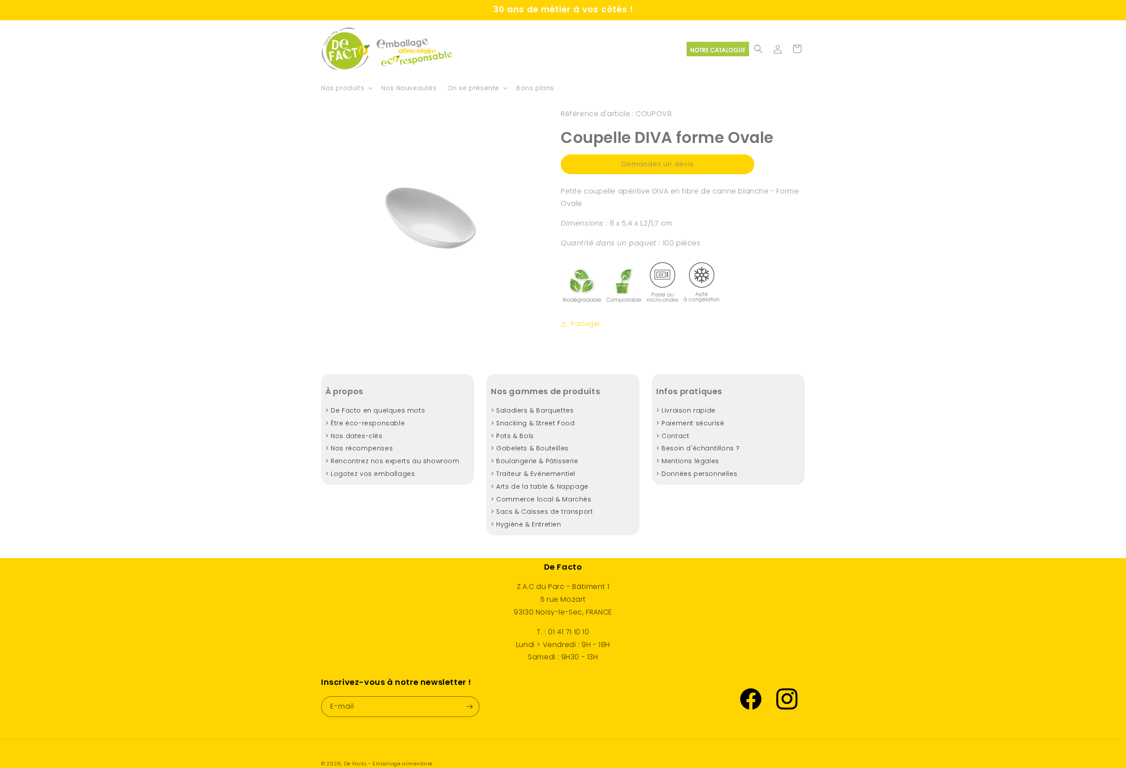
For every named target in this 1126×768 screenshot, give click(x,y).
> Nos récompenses (359, 448)
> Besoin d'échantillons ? (698, 448)
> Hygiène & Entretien (526, 524)
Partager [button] (585, 323)
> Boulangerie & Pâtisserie (534, 461)
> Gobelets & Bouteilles (530, 448)
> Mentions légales (687, 461)
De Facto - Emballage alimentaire (388, 763)
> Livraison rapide (686, 410)
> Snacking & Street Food (532, 423)
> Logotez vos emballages (370, 473)
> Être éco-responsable (365, 423)
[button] (346, 88)
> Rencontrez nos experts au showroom (392, 461)
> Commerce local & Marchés (541, 499)
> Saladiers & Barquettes (532, 410)
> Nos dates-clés (354, 436)
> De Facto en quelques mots (375, 410)
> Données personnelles (696, 473)
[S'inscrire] (469, 706)
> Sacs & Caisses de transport (542, 511)
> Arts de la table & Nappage (540, 486)
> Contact (672, 436)
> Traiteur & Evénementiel (533, 473)
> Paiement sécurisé (690, 423)
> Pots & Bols (512, 436)
